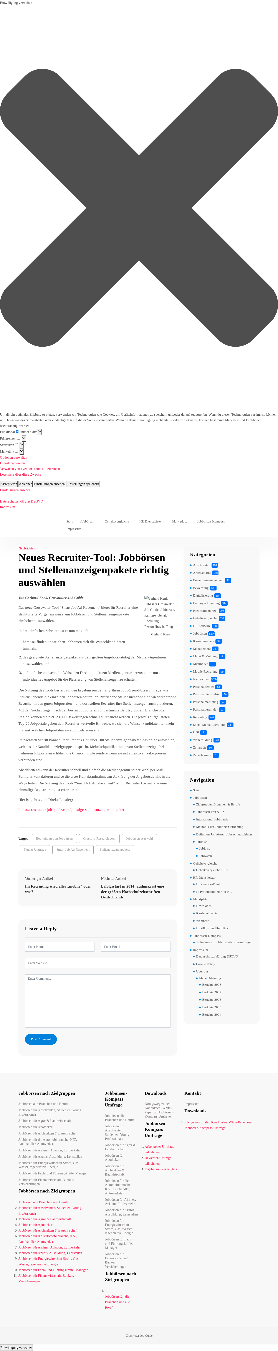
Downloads (204, 906)
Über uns (202, 971)
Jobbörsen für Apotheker (35, 1127)
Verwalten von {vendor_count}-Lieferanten (30, 469)
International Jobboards (212, 819)
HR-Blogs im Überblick (212, 928)
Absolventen (201, 565)
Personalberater (203, 686)
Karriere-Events (206, 913)
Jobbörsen (87, 521)
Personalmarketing (205, 702)
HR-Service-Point (208, 884)
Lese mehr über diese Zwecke (20, 474)
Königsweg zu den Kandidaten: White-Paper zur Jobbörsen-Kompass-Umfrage (159, 1110)
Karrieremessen (203, 641)
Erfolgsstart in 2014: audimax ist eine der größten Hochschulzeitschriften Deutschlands (132, 891)
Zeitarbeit (199, 747)
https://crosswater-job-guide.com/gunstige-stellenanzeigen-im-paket (71, 810)
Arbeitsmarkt (202, 572)
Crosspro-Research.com (99, 838)
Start (69, 521)
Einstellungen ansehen (49, 484)
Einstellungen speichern (82, 484)
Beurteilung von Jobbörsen (54, 838)
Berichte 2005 (211, 1007)
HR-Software (202, 626)
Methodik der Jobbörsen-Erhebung (219, 826)
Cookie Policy (205, 964)
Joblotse (201, 841)
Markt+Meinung (210, 978)
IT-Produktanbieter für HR (214, 891)
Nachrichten (26, 548)
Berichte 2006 (211, 999)
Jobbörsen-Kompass (211, 521)
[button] (139, 209)
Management (202, 648)
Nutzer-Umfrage (35, 849)
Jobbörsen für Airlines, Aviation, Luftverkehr (49, 1150)
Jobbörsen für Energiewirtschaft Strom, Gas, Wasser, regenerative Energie (48, 1165)
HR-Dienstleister (150, 521)
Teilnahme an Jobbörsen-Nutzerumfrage (223, 942)
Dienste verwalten (12, 463)
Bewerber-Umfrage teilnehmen (158, 1160)
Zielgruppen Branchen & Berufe (218, 804)
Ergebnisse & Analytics (161, 1169)
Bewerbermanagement (208, 580)
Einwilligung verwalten (16, 1347)
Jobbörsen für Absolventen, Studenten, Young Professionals (49, 1112)
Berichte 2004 (211, 1014)
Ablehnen (25, 484)
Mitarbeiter (200, 664)
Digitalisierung (203, 595)
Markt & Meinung (205, 656)
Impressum (7, 507)
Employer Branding (206, 603)
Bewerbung (201, 588)
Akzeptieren (8, 484)
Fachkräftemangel (205, 610)
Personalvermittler (205, 709)
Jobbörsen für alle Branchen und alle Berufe (117, 1302)
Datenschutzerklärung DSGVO (21, 501)
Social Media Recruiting (209, 724)
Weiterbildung (202, 740)
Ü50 (196, 732)
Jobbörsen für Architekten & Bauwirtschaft (47, 1133)
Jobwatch (205, 856)
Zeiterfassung (202, 755)
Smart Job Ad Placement (72, 849)
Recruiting (200, 717)
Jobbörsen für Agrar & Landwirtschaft (44, 1121)
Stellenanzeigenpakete (115, 849)
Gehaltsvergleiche (117, 521)
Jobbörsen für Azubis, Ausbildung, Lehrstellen (50, 1156)
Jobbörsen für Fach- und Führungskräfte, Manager (53, 1173)
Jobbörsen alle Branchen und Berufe (43, 1104)
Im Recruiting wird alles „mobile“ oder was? (58, 889)
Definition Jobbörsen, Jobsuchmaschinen (224, 834)
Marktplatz (179, 521)
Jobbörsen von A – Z (210, 812)
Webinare (202, 921)
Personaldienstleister (207, 694)
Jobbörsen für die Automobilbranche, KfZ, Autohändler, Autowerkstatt (47, 1142)
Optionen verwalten (13, 457)
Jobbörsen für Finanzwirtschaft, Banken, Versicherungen (46, 1182)
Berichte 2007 (211, 992)
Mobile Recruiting (205, 671)
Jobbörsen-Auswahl (139, 838)
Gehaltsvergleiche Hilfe (212, 870)
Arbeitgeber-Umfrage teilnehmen (159, 1149)
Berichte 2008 (211, 984)
